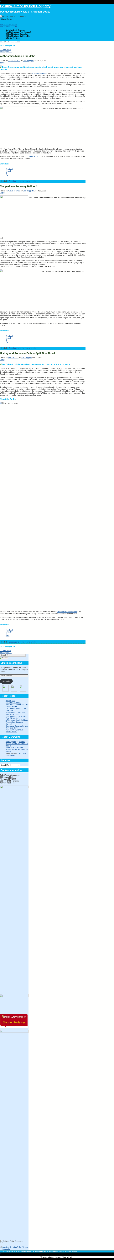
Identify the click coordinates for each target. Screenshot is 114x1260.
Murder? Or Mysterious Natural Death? (14, 731)
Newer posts (6, 52)
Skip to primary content (8, 25)
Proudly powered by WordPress (45, 1251)
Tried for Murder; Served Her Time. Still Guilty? (16, 717)
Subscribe (6, 681)
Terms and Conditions (50, 1257)
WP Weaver (73, 1251)
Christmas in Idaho (33, 157)
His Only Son (10, 701)
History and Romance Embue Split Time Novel (27, 353)
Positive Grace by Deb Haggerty (25, 6)
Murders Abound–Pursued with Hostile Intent (15, 713)
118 (16, 42)
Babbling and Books (16, 181)
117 (12, 42)
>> (19, 42)
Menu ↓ (9, 19)
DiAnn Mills (10, 748)
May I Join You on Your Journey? (18, 32)
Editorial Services (13, 38)
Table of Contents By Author (17, 34)
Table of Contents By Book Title (18, 36)
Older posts (5, 50)
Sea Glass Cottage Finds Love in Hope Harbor (17, 705)
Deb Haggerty (28, 61)
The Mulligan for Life (13, 703)
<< (1, 42)
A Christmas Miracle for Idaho (17, 56)
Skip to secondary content (9, 27)
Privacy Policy (67, 1257)
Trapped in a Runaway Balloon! (18, 186)
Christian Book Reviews (15, 30)
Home (3, 19)
